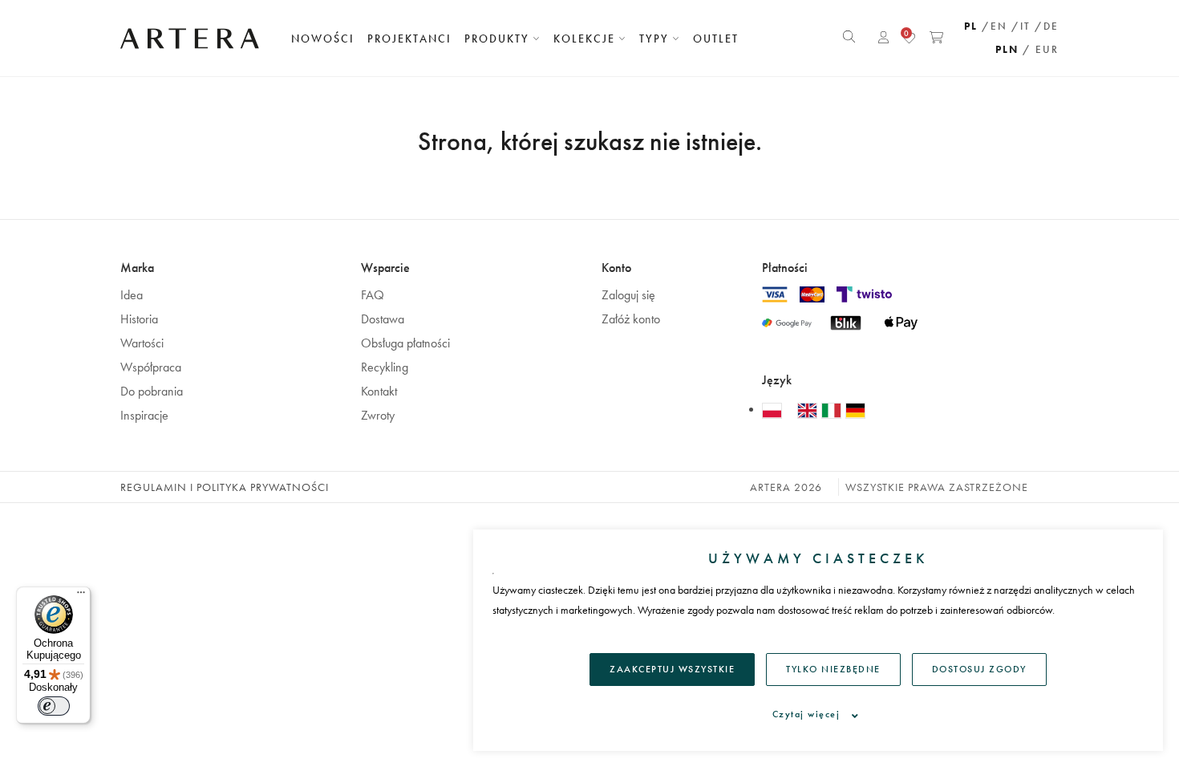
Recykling (384, 367)
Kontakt (379, 391)
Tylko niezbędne (833, 669)
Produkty (498, 38)
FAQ (372, 294)
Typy (656, 38)
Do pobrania (151, 391)
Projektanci (409, 38)
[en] (809, 409)
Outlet (716, 38)
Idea (131, 294)
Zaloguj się (628, 294)
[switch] (54, 706)
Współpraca (150, 367)
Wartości (142, 343)
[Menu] (81, 596)
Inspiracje (144, 415)
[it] (833, 409)
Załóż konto (631, 318)
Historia (139, 318)
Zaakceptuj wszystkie (672, 669)
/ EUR (1041, 49)
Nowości (323, 38)
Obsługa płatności (405, 343)
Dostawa (382, 318)
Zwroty (378, 415)
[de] (855, 409)
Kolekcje (586, 38)
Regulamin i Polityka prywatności (224, 487)
